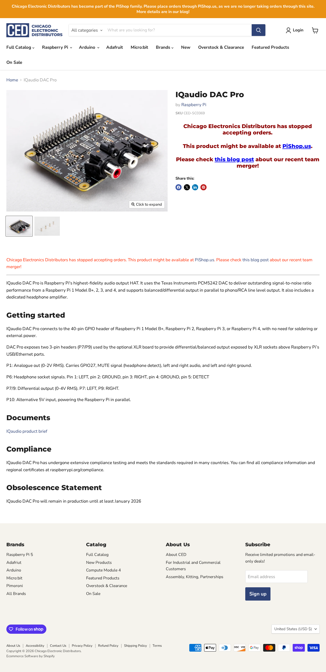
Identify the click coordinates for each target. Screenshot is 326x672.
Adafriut (13, 562)
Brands (163, 47)
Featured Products (270, 47)
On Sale (14, 62)
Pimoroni (14, 586)
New (186, 47)
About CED (176, 554)
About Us (13, 645)
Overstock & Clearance (221, 47)
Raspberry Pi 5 (19, 554)
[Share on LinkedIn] (195, 187)
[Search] (258, 30)
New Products (99, 562)
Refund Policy (108, 645)
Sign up (257, 594)
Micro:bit (139, 47)
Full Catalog (19, 47)
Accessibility (35, 645)
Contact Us (58, 645)
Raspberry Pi (55, 47)
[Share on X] (187, 187)
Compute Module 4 (103, 570)
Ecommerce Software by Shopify (30, 656)
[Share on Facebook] (178, 187)
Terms (157, 645)
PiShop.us (296, 146)
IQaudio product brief (26, 431)
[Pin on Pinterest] (203, 187)
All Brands (16, 593)
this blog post (234, 159)
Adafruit (114, 47)
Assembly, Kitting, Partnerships (194, 577)
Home (12, 80)
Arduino (88, 47)
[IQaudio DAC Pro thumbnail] (19, 226)
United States (293, 628)
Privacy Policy (82, 645)
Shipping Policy (135, 645)
